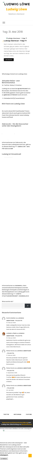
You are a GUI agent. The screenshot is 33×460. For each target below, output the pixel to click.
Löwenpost (4, 455)
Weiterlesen (9, 59)
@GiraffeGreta (23, 88)
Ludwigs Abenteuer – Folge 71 (15, 41)
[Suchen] (28, 306)
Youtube (29, 414)
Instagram (17, 414)
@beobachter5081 (10, 95)
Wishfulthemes (27, 424)
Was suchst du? (7, 301)
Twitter (6, 414)
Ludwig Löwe (16, 9)
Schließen (4, 459)
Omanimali (18, 285)
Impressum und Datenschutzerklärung (15, 422)
